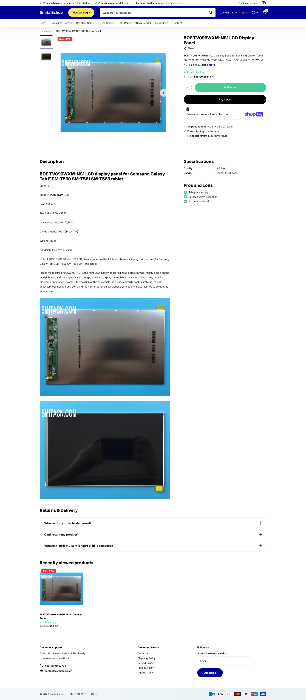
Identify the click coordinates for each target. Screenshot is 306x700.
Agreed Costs (146, 672)
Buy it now (225, 99)
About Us (143, 653)
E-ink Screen (107, 22)
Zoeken (211, 12)
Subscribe (210, 672)
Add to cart (230, 87)
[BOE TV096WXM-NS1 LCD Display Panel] (61, 588)
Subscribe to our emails (211, 653)
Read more (208, 64)
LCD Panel (124, 22)
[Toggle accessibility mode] (264, 3)
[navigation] (46, 42)
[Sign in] (255, 13)
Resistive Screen (85, 22)
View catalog (80, 12)
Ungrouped (161, 22)
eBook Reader (143, 22)
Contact (177, 22)
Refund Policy (146, 662)
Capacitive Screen (61, 22)
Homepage (46, 31)
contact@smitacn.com (58, 670)
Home (43, 22)
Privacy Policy (146, 667)
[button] (192, 84)
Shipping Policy (146, 658)
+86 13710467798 (55, 665)
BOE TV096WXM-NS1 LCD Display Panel (61, 616)
